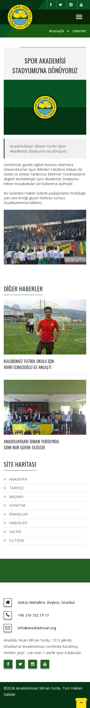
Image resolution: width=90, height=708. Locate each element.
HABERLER (18, 522)
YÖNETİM (17, 505)
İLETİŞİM (16, 540)
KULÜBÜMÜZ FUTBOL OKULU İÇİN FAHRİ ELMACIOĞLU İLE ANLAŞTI (29, 364)
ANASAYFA (18, 479)
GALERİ (15, 531)
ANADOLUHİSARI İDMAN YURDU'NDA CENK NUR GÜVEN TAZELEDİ (31, 444)
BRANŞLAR (18, 514)
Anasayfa (56, 30)
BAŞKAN (16, 496)
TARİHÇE (16, 488)
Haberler (79, 30)
